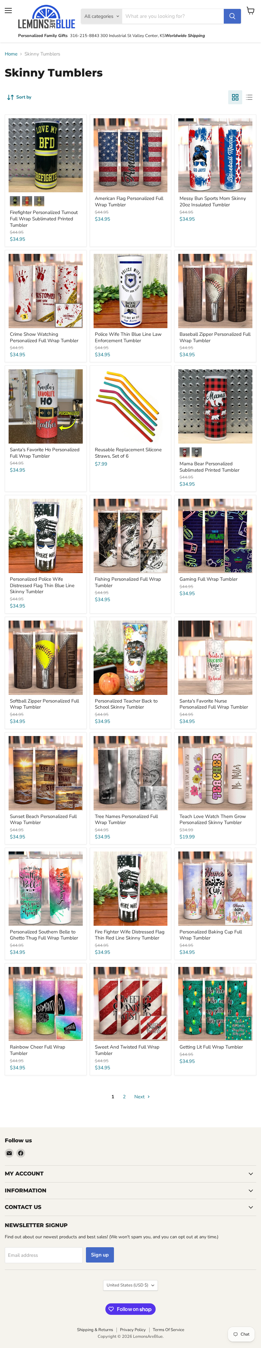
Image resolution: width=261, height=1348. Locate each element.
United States (127, 1285)
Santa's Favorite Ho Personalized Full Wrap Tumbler (45, 452)
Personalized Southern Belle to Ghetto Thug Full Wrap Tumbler (44, 935)
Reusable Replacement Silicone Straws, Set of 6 (128, 452)
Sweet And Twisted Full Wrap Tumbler (127, 1050)
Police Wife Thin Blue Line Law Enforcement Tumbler (128, 337)
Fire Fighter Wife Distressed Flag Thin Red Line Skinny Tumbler (130, 935)
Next (140, 1097)
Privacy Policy (133, 1330)
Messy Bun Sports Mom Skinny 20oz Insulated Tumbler (213, 201)
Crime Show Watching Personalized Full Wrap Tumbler (44, 337)
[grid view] (235, 97)
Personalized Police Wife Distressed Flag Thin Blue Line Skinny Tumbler (42, 585)
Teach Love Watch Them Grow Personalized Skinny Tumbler (213, 819)
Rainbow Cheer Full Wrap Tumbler (37, 1050)
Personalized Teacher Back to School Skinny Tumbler (126, 704)
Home (11, 54)
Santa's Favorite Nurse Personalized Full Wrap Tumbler (214, 704)
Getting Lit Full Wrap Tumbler (211, 1047)
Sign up (100, 1254)
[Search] (232, 16)
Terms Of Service (168, 1330)
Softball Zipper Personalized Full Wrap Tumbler (44, 704)
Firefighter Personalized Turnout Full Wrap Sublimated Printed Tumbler (44, 218)
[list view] (249, 97)
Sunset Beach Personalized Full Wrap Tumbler (43, 819)
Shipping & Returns (95, 1330)
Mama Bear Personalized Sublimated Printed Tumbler (209, 466)
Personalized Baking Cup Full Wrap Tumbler (211, 935)
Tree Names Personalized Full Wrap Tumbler (126, 819)
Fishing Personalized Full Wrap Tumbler (128, 582)
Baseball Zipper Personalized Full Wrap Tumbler (215, 337)
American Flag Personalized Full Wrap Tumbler (129, 201)
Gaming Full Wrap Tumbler (208, 579)
